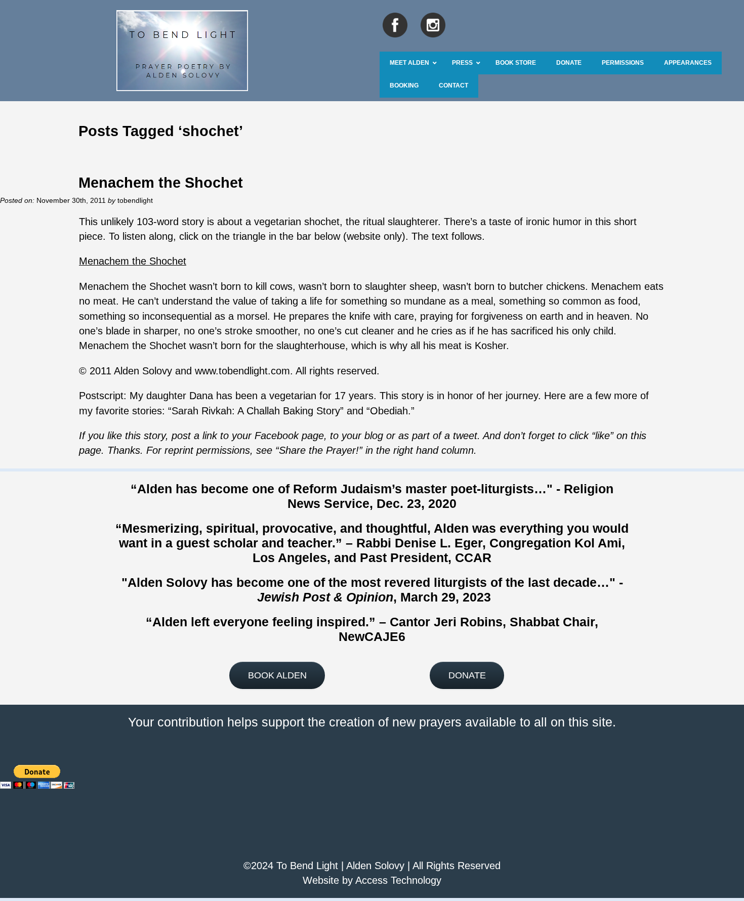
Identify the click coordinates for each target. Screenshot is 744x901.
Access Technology (398, 880)
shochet (322, 221)
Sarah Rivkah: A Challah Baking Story (256, 410)
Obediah (389, 410)
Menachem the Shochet (160, 182)
